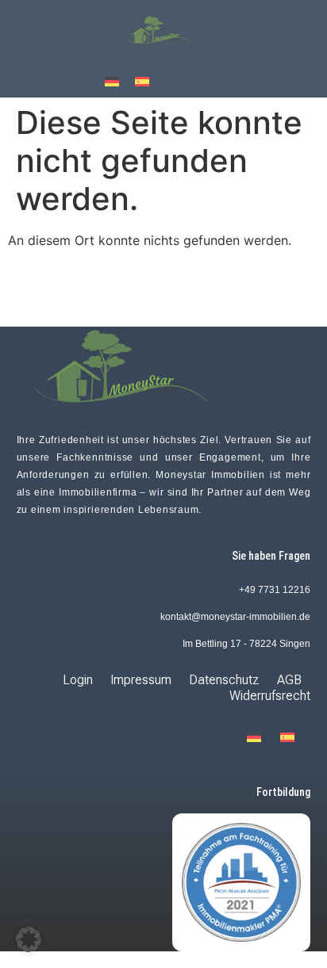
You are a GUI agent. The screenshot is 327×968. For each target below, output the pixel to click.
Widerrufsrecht (269, 695)
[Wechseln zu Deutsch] (112, 80)
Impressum (140, 679)
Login (78, 679)
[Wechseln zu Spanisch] (142, 80)
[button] (28, 939)
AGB (289, 679)
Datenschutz (224, 679)
